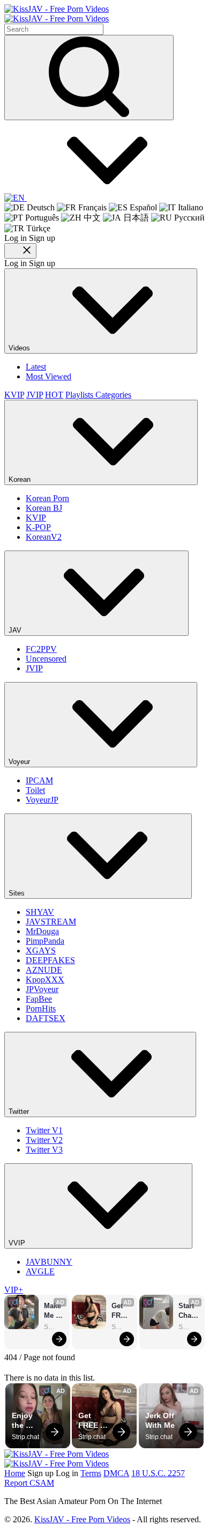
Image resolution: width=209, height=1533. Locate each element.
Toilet (35, 790)
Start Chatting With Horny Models (188, 1311)
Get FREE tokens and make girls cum (121, 1311)
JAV (16, 630)
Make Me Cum (53, 1311)
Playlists (80, 394)
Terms (90, 1473)
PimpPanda (45, 940)
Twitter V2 (44, 1140)
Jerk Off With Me (160, 1420)
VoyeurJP (42, 799)
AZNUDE (44, 969)
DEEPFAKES (50, 960)
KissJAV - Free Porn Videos (82, 1519)
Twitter (20, 1111)
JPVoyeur (42, 989)
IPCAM (39, 780)
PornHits (41, 1008)
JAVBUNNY (49, 1261)
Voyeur (20, 762)
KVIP (14, 394)
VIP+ (13, 1289)
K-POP (38, 527)
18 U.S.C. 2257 (158, 1473)
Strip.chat (54, 1327)
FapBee (39, 998)
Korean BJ (44, 507)
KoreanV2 (44, 536)
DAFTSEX (45, 1018)
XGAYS (41, 950)
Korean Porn (47, 498)
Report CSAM (29, 1482)
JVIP (34, 394)
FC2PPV (41, 649)
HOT (54, 394)
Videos (20, 348)
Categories (113, 394)
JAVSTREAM (51, 921)
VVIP (18, 1243)
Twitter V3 (44, 1149)
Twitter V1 (44, 1130)
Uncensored (46, 658)
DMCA (116, 1473)
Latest (36, 366)
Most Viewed (48, 376)
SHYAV (40, 911)
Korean (21, 479)
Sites (18, 893)
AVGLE (40, 1271)
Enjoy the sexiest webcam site (28, 1420)
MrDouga (42, 931)
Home (14, 1473)
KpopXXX (45, 979)
